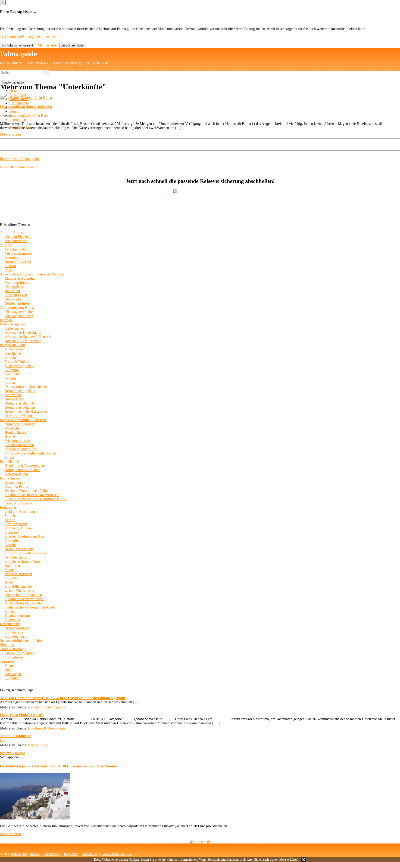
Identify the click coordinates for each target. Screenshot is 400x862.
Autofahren (13, 258)
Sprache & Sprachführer (22, 561)
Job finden (12, 291)
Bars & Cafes (14, 399)
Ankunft (6, 245)
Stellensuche (14, 328)
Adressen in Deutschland (23, 332)
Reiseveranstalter (17, 628)
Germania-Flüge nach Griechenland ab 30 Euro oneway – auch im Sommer (59, 766)
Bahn (8, 670)
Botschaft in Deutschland (23, 341)
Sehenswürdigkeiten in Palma (21, 641)
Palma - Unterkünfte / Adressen (23, 420)
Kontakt (35, 854)
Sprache (10, 357)
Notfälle (10, 545)
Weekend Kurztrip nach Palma (27, 491)
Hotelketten (13, 428)
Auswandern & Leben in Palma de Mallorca (32, 274)
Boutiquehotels (16, 432)
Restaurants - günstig (20, 391)
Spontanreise (14, 632)
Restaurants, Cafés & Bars (28, 115)
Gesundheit (13, 541)
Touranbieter (14, 657)
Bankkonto (13, 299)
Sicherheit (12, 532)
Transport (7, 661)
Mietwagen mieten (18, 253)
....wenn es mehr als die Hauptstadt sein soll (36, 499)
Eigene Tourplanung (19, 653)
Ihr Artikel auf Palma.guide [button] (20, 159)
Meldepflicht (14, 287)
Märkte (10, 520)
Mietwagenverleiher (19, 312)
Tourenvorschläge (13, 649)
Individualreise (15, 636)
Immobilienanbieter (19, 586)
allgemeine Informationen (23, 595)
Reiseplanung (10, 624)
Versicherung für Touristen (24, 603)
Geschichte (13, 353)
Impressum (71, 854)
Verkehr (10, 378)
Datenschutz (52, 854)
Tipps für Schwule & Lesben (26, 553)
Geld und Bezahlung (20, 511)
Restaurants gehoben (20, 407)
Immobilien (17, 120)
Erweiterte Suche (21, 128)
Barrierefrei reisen (18, 262)
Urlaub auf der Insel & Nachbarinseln (32, 495)
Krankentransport (17, 616)
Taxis (8, 270)
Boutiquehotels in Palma (22, 470)
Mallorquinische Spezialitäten (26, 387)
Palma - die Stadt (12, 345)
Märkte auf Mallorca (19, 416)
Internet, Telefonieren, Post (24, 536)
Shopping (12, 370)
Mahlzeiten (13, 395)
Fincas (9, 457)
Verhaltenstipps (16, 557)
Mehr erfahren (288, 859)
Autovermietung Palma (17, 307)
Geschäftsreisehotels (19, 445)
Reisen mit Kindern (19, 549)
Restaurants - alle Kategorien (26, 412)
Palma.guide (18, 54)
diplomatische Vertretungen (24, 599)
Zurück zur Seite (72, 45)
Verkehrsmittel (15, 249)
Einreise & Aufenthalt (20, 278)
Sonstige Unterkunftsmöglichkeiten (30, 453)
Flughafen (12, 678)
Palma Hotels (9, 461)
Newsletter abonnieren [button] (16, 167)
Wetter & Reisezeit (18, 574)
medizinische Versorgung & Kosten (30, 607)
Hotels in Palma (16, 474)
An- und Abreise (12, 233)
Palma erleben (15, 349)
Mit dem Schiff (16, 241)
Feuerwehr (12, 620)
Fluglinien (12, 578)
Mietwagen (13, 674)
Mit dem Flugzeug (18, 237)
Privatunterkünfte (17, 441)
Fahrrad (10, 266)
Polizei (10, 611)
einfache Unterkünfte (20, 424)
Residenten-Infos (17, 303)
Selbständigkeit (16, 295)
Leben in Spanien (13, 324)
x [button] (304, 859)
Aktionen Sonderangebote (47, 707)
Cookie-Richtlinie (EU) (116, 854)
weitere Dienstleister (19, 591)
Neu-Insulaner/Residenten (28, 107)
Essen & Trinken (17, 362)
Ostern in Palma (16, 486)
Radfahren (12, 566)
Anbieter (12, 753)
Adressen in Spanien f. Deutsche (28, 337)
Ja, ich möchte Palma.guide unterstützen (29, 37)
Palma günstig (15, 482)
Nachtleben (13, 374)
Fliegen (10, 665)
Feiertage (11, 570)
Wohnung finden (17, 282)
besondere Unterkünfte (21, 449)
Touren (10, 382)
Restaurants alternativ (20, 403)
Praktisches (8, 507)
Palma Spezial (10, 478)
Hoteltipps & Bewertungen (24, 466)
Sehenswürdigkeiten (19, 366)
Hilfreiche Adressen (19, 528)
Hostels (10, 437)
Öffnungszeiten (16, 524)
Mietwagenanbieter (19, 316)
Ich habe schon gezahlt (17, 45)
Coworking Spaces (18, 503)
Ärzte (9, 582)
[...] (135, 702)
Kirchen (6, 320)
